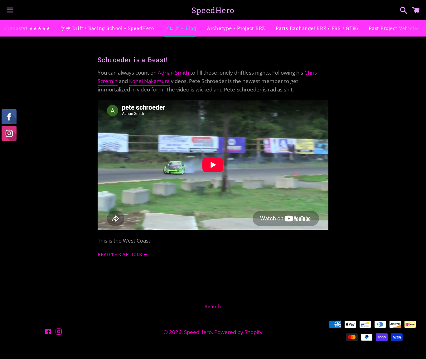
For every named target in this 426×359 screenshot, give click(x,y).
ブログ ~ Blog (180, 28)
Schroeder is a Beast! (133, 59)
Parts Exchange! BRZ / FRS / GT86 (317, 28)
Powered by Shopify (238, 332)
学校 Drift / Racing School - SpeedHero (107, 28)
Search (213, 306)
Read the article (120, 254)
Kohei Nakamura (149, 81)
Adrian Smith (173, 72)
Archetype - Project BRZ (236, 28)
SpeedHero (213, 10)
